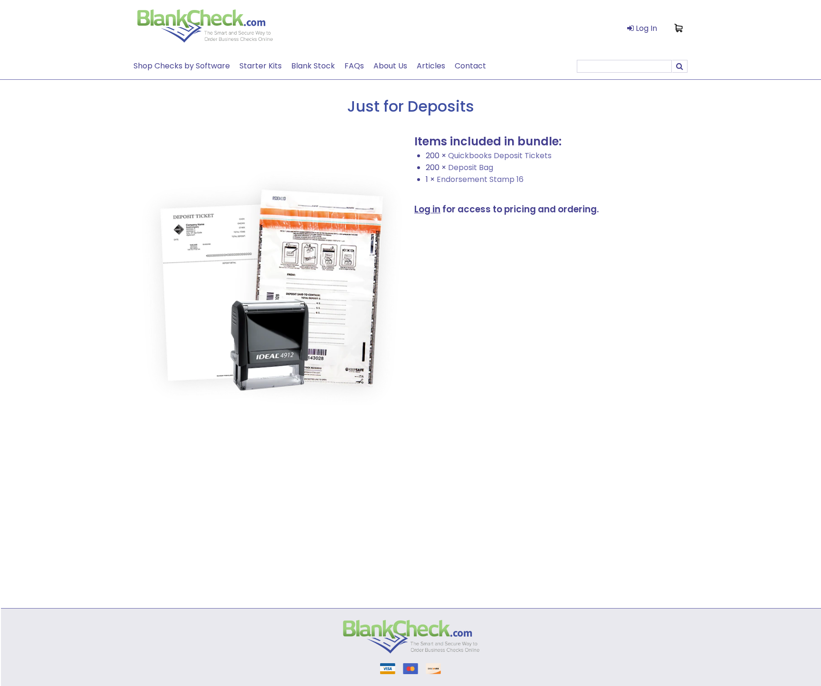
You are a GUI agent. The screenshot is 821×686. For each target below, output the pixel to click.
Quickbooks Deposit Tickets (500, 155)
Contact (470, 65)
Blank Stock (313, 65)
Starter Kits (260, 65)
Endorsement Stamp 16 (480, 179)
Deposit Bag (470, 167)
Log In (645, 28)
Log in (427, 209)
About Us (390, 65)
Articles (431, 65)
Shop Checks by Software (182, 65)
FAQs (354, 65)
